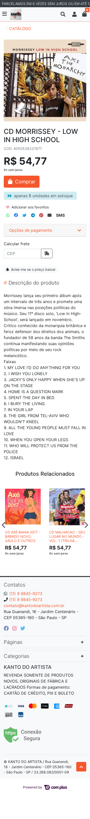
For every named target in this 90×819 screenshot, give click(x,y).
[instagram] (15, 628)
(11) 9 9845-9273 (25, 593)
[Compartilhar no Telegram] (33, 215)
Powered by (33, 787)
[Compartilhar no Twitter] (24, 215)
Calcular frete (17, 243)
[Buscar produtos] (63, 14)
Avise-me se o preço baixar (33, 269)
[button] (74, 14)
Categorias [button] (16, 656)
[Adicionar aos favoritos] (11, 488)
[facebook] (7, 628)
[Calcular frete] (46, 253)
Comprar (25, 561)
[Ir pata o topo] (81, 766)
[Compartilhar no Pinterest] (41, 215)
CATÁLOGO (20, 28)
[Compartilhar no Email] (49, 215)
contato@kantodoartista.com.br (34, 605)
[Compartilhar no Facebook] (16, 215)
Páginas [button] (13, 642)
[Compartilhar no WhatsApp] (8, 215)
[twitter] (22, 628)
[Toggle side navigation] (5, 14)
